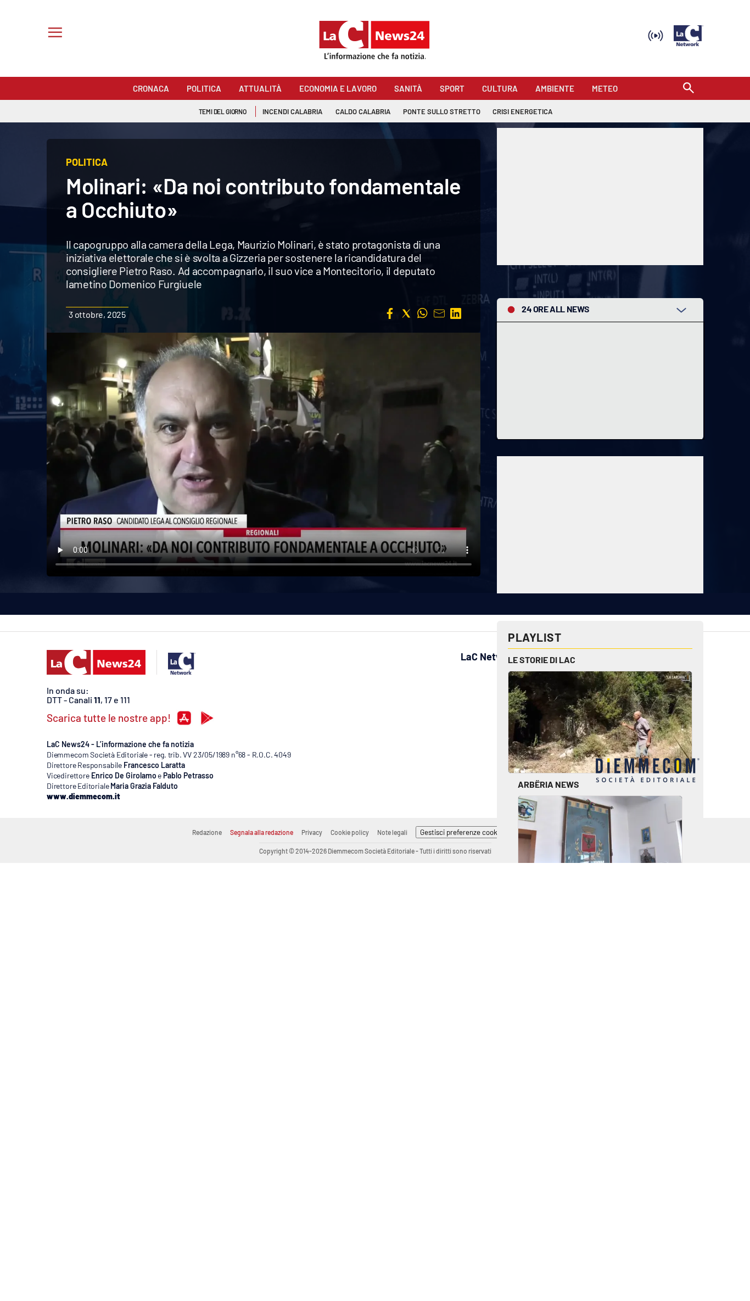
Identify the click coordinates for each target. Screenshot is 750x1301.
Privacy (311, 832)
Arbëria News (548, 784)
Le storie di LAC (541, 659)
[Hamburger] (53, 33)
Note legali (392, 832)
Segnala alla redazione (261, 832)
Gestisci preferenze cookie (461, 832)
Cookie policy (350, 832)
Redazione (207, 832)
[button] (389, 313)
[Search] (688, 88)
